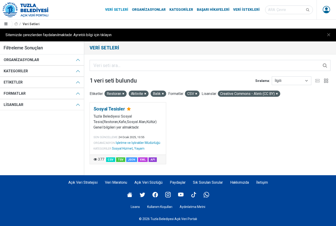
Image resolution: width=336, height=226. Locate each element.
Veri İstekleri (246, 10)
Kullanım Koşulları (159, 207)
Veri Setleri (116, 10)
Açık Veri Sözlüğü (148, 182)
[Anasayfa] (16, 24)
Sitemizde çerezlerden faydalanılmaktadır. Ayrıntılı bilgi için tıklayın (58, 35)
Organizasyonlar (149, 10)
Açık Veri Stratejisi (83, 182)
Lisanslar (13, 104)
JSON (131, 159)
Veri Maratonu (116, 182)
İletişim (262, 182)
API (152, 159)
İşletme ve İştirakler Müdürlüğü (138, 143)
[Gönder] (308, 9)
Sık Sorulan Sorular (208, 182)
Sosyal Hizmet (122, 148)
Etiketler (13, 82)
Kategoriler (181, 10)
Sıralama (262, 81)
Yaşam (139, 148)
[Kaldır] (123, 94)
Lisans (135, 207)
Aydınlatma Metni (192, 207)
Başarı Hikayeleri (213, 10)
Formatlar (15, 93)
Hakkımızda (239, 182)
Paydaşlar (178, 182)
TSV (120, 159)
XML (143, 159)
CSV (110, 159)
